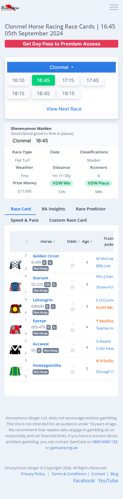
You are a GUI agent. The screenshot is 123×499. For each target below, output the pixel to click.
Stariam (40, 278)
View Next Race (64, 109)
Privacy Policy (33, 473)
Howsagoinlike (47, 365)
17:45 (93, 80)
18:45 (43, 93)
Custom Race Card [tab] (68, 220)
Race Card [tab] (21, 209)
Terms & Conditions (68, 473)
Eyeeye (39, 320)
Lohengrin (43, 300)
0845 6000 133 (105, 441)
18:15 (18, 93)
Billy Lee (103, 265)
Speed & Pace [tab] (25, 220)
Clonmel (22, 141)
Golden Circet (46, 256)
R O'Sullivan (107, 360)
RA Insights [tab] (53, 209)
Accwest (41, 344)
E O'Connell (106, 300)
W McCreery (107, 258)
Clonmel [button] (60, 67)
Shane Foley (107, 287)
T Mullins (105, 321)
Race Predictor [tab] (91, 209)
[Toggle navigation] (114, 7)
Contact (98, 473)
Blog (114, 473)
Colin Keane (106, 348)
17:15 (68, 80)
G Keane (103, 341)
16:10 (18, 80)
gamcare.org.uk (64, 447)
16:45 (42, 141)
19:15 (68, 93)
